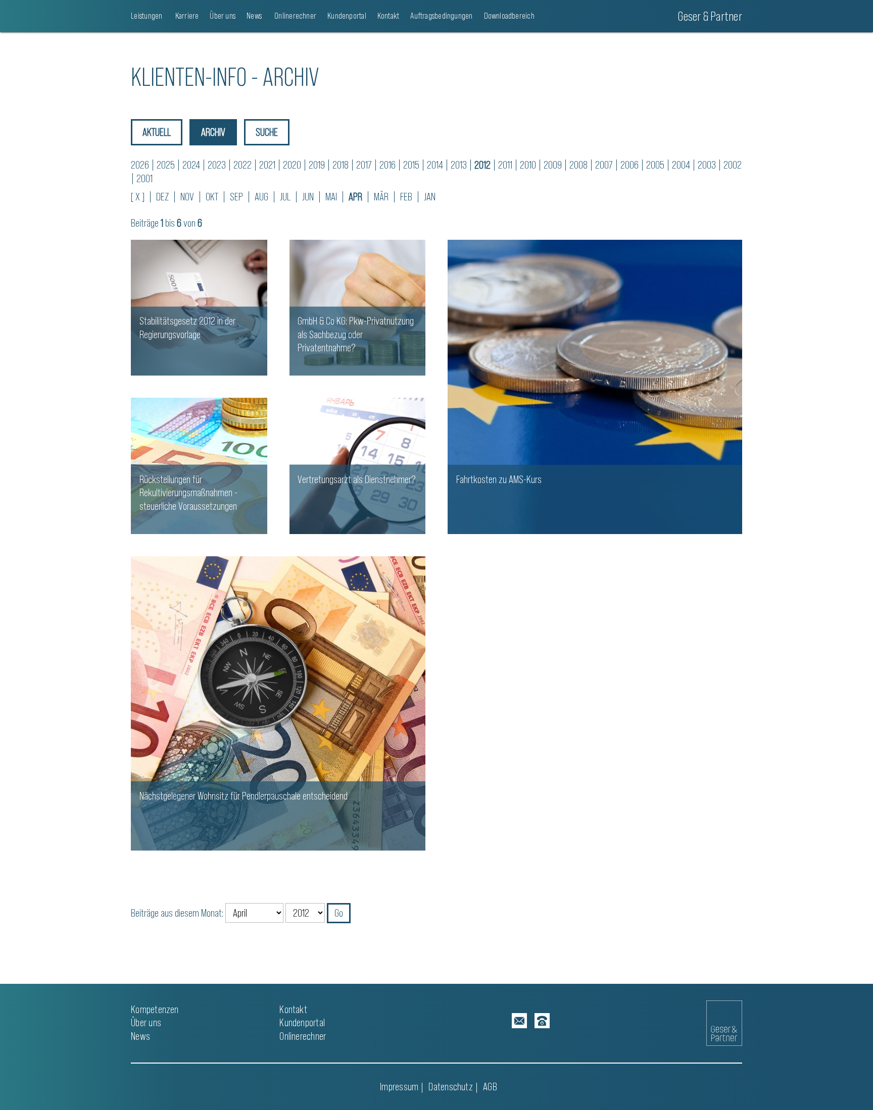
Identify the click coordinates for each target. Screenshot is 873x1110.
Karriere (186, 16)
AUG (261, 196)
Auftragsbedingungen (441, 16)
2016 (387, 164)
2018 (340, 164)
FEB (406, 196)
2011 (505, 164)
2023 (217, 164)
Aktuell (156, 132)
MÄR (381, 196)
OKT (212, 196)
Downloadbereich (509, 16)
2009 (553, 164)
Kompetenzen (154, 1009)
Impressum (399, 1086)
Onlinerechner (294, 16)
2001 (144, 178)
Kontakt (388, 16)
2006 (629, 164)
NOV (187, 196)
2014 (435, 164)
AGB (490, 1086)
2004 (681, 164)
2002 (732, 164)
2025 (166, 164)
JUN (308, 196)
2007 (604, 164)
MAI (331, 196)
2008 (578, 164)
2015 (411, 164)
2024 (191, 164)
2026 (140, 164)
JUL (285, 196)
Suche (267, 132)
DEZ (162, 196)
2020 (292, 164)
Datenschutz (450, 1086)
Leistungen (146, 16)
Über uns (222, 16)
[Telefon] (542, 1020)
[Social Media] (519, 1020)
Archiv (213, 132)
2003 (707, 164)
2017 (364, 164)
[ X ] (137, 196)
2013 (459, 164)
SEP (236, 196)
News (254, 16)
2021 (267, 164)
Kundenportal (346, 16)
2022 (242, 164)
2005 (655, 164)
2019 (317, 164)
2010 (528, 164)
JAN (429, 196)
